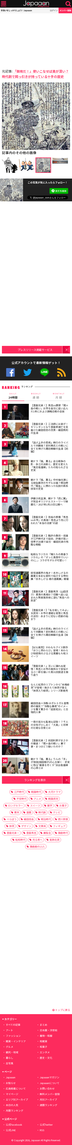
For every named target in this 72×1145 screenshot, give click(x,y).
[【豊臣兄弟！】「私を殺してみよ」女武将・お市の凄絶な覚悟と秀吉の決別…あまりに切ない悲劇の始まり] (15, 617)
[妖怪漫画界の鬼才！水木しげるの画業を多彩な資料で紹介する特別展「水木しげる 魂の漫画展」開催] (15, 580)
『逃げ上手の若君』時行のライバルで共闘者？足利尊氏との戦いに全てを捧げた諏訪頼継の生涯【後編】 (49, 633)
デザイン (26, 826)
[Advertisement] (29, 40)
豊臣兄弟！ (13, 833)
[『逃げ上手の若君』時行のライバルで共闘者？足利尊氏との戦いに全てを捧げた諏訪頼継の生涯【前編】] (15, 449)
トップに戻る (62, 1010)
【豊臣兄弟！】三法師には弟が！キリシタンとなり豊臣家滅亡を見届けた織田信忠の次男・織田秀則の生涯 (49, 428)
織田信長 (29, 819)
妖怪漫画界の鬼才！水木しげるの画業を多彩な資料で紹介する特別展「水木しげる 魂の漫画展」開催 (50, 575)
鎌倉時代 (63, 833)
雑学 (49, 805)
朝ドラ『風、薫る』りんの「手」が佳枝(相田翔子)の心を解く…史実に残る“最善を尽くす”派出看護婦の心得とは (50, 763)
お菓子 (63, 805)
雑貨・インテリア (16, 1041)
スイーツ (35, 805)
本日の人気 (12, 1105)
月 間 (59, 395)
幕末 (16, 812)
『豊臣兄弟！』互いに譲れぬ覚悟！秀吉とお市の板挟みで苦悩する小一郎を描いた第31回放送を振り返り (49, 670)
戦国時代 (36, 792)
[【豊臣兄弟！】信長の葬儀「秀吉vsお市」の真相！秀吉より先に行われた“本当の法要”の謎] (15, 524)
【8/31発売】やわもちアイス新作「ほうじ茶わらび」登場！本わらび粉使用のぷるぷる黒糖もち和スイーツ (49, 651)
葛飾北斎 (55, 839)
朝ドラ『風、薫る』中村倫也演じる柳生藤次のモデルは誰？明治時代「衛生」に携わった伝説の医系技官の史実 (49, 484)
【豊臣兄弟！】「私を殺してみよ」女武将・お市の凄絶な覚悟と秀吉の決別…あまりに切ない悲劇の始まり (50, 614)
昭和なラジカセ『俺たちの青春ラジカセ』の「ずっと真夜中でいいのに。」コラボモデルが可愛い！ (49, 557)
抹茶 (11, 826)
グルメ (9, 1047)
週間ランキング (48, 1105)
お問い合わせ (47, 1088)
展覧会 (47, 833)
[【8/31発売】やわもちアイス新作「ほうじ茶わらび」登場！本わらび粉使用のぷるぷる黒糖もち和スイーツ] (15, 654)
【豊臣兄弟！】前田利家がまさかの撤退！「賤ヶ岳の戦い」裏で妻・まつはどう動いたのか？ (49, 743)
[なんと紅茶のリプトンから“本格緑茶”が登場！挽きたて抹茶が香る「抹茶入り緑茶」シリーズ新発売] (15, 691)
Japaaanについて (49, 1083)
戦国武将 (53, 798)
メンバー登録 (65, 10)
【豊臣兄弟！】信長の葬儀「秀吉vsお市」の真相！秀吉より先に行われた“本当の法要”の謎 (49, 520)
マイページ (12, 1094)
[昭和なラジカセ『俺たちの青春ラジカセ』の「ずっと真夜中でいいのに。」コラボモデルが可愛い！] (15, 561)
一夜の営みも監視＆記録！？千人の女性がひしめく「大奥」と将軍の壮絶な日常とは (49, 724)
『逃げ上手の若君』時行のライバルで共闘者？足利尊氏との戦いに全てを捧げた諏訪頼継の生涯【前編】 (49, 447)
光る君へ (37, 839)
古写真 (9, 1063)
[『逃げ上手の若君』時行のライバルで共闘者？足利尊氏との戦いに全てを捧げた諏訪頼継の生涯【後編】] (15, 635)
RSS (61, 372)
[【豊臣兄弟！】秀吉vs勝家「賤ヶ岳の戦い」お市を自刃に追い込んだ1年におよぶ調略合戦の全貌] (15, 412)
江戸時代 (19, 792)
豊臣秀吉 (31, 833)
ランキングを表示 (35, 780)
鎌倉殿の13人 (37, 846)
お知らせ (11, 1083)
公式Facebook (10, 372)
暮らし (9, 1058)
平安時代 (21, 798)
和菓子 (43, 1047)
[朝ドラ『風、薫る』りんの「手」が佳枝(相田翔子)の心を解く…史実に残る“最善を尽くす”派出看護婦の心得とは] (15, 766)
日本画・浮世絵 (48, 1030)
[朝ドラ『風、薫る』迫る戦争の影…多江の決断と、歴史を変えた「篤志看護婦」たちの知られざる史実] (15, 468)
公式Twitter (27, 372)
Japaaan (36, 4)
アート (9, 1030)
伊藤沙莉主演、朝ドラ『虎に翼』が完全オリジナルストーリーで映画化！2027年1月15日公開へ (49, 501)
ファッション (13, 1035)
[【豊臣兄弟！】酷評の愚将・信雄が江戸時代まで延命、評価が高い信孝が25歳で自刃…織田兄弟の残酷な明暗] (15, 542)
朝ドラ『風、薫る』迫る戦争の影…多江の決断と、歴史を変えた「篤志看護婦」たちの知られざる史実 (49, 465)
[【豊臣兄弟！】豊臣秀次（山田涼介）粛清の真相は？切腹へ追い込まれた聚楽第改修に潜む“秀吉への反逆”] (15, 598)
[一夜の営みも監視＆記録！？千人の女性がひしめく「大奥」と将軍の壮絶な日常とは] (15, 729)
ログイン (54, 10)
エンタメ (45, 1052)
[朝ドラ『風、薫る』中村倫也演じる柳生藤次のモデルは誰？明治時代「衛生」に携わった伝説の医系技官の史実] (15, 487)
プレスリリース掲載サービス (35, 350)
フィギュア (59, 826)
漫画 (28, 812)
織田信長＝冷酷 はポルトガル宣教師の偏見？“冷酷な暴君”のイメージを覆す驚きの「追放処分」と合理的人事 (50, 707)
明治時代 (46, 819)
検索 (68, 4)
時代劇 (42, 812)
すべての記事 (13, 1024)
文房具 (42, 826)
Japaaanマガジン (49, 1077)
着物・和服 (46, 1035)
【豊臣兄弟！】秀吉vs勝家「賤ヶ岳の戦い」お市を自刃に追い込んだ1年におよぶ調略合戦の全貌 (49, 408)
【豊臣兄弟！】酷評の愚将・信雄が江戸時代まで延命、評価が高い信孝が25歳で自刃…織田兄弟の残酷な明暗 (49, 540)
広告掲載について (16, 1088)
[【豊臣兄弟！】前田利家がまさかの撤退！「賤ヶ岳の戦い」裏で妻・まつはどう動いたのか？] (15, 747)
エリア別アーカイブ (17, 1099)
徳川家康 (63, 819)
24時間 (13, 395)
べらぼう (12, 819)
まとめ (43, 1024)
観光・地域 (12, 1052)
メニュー (3, 4)
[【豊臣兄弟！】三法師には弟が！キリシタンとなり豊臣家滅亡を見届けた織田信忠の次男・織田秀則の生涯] (15, 431)
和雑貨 (43, 1041)
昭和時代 (20, 839)
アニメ (37, 798)
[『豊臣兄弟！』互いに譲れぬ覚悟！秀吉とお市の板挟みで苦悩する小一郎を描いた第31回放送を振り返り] (15, 673)
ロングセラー (15, 805)
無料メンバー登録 (50, 1094)
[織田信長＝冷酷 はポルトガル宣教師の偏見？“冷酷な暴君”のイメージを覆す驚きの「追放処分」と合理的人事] (15, 710)
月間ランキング (14, 1110)
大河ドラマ (54, 792)
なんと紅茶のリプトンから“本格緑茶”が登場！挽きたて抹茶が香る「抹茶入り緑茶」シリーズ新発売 (50, 687)
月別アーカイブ (48, 1099)
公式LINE (44, 372)
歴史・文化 (46, 1058)
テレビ (56, 812)
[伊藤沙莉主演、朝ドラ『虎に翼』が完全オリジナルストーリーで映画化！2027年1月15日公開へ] (15, 505)
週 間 (36, 395)
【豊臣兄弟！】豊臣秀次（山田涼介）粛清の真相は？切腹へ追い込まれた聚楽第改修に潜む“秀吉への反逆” (50, 596)
